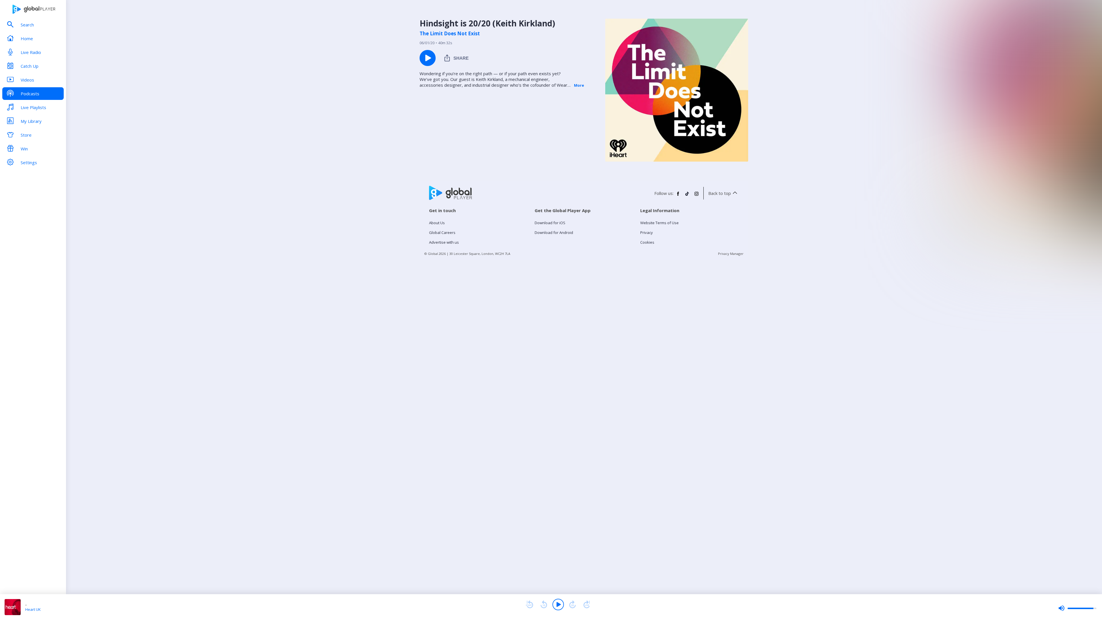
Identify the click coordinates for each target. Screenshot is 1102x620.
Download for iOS (550, 222)
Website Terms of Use (659, 222)
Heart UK (33, 609)
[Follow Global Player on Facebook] (678, 196)
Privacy (646, 232)
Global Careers (442, 232)
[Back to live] (587, 604)
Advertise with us (444, 242)
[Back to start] (529, 604)
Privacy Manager (731, 253)
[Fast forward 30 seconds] (572, 604)
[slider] (1077, 608)
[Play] (558, 604)
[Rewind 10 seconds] (544, 604)
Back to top (719, 193)
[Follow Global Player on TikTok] (687, 196)
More (579, 85)
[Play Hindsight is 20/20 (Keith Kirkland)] (428, 58)
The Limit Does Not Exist (450, 33)
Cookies (647, 242)
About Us (437, 222)
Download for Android (554, 232)
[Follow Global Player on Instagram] (696, 196)
